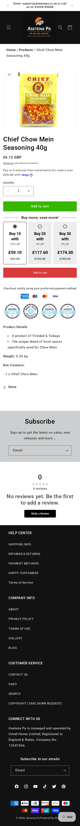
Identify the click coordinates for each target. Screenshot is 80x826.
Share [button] (12, 387)
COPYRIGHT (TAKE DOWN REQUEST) (35, 703)
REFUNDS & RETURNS (24, 554)
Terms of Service (21, 582)
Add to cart (40, 272)
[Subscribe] (66, 450)
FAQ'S (13, 684)
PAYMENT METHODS (24, 563)
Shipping (8, 163)
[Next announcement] (72, 5)
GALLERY (15, 638)
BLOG (13, 647)
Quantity (8, 182)
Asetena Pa (33, 818)
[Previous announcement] (8, 5)
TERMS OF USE (19, 628)
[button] (8, 27)
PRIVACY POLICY (21, 619)
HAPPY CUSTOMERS (23, 573)
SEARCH (15, 693)
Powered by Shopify (52, 818)
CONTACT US (18, 674)
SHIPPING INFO (20, 544)
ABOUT (14, 609)
